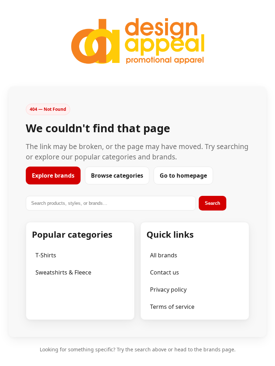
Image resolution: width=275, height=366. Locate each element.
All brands (163, 255)
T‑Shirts (45, 255)
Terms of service (172, 307)
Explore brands (53, 175)
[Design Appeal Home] (137, 41)
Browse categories (117, 175)
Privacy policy (168, 289)
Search (212, 203)
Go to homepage (183, 175)
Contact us (164, 272)
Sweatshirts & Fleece (63, 272)
